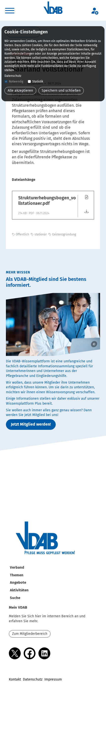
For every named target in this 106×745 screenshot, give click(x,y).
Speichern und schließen (61, 90)
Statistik (37, 81)
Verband (17, 567)
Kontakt (15, 679)
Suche (15, 598)
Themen (16, 575)
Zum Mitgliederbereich (29, 634)
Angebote (18, 582)
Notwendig (16, 81)
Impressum (53, 679)
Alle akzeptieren (20, 90)
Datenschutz (32, 679)
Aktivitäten (19, 590)
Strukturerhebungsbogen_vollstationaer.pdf (47, 200)
